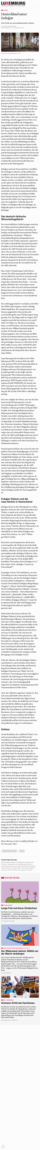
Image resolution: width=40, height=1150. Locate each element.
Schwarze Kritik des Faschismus (18, 1003)
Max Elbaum (7, 973)
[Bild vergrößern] (20, 42)
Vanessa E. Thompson (10, 1020)
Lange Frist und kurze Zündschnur (19, 908)
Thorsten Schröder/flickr (9, 53)
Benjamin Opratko (9, 921)
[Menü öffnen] (38, 4)
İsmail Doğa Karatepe (10, 26)
